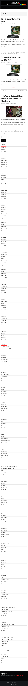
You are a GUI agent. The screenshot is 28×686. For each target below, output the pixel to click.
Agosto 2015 (3, 307)
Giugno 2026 (3, 151)
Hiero (12, 684)
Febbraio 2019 (4, 250)
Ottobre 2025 (3, 168)
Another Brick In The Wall (6, 365)
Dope (2, 421)
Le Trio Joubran (4, 487)
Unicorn (2, 652)
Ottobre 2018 (3, 258)
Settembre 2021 (4, 213)
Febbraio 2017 (4, 301)
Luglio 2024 (3, 196)
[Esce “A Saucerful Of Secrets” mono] (14, 32)
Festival (2, 436)
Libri (2, 494)
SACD (2, 577)
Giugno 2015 (3, 312)
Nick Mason (3, 515)
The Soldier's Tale (4, 628)
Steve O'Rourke (4, 598)
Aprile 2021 (3, 220)
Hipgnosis (3, 464)
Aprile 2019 (3, 245)
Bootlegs (3, 387)
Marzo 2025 (3, 183)
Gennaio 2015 (4, 314)
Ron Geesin (3, 575)
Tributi (2, 645)
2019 (21, 90)
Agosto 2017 (3, 288)
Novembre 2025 (4, 166)
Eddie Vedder (3, 423)
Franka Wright (4, 442)
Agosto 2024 (3, 194)
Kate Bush (3, 483)
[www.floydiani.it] (14, 2)
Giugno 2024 (3, 198)
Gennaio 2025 (4, 188)
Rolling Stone (3, 573)
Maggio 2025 (3, 179)
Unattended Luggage (5, 650)
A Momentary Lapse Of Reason (7, 348)
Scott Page (3, 581)
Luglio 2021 (3, 218)
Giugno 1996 (3, 335)
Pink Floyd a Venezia (5, 534)
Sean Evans (3, 583)
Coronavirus (3, 404)
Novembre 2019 (4, 230)
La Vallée (3, 485)
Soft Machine (3, 592)
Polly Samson (4, 545)
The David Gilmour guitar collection (8, 607)
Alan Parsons (4, 357)
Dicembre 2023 (4, 207)
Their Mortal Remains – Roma (7, 639)
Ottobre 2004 (3, 331)
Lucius (2, 498)
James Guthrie (4, 472)
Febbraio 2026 (4, 160)
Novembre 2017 (4, 282)
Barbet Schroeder (4, 378)
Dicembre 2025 (4, 164)
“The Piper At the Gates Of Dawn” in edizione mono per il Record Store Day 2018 (12, 98)
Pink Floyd (5, 52)
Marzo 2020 (3, 226)
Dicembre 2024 (4, 190)
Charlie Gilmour (4, 400)
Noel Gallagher (4, 519)
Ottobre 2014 (3, 316)
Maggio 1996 (3, 337)
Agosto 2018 (3, 262)
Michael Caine (4, 506)
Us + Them (3, 654)
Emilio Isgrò (3, 425)
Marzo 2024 (3, 205)
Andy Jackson (4, 361)
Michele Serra (4, 511)
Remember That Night (5, 556)
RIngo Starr (3, 562)
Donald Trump (4, 419)
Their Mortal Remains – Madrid (7, 637)
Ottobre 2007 (3, 322)
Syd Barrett (17, 130)
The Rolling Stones (5, 626)
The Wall (3, 630)
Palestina (3, 526)
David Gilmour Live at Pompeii (7, 412)
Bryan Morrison (4, 391)
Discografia (3, 417)
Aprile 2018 (3, 271)
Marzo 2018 (3, 273)
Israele (2, 470)
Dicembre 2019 (4, 228)
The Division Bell (4, 609)
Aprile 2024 (3, 203)
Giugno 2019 (3, 241)
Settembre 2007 (4, 324)
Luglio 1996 (3, 333)
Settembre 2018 (4, 260)
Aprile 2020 (3, 224)
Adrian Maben (4, 353)
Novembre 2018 (4, 256)
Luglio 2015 (3, 309)
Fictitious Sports (4, 438)
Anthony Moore (4, 370)
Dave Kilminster (4, 408)
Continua (14, 48)
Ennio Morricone (4, 427)
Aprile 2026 (3, 156)
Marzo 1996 (3, 339)
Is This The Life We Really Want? (7, 468)
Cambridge (3, 395)
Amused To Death (4, 359)
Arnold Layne (3, 372)
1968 (18, 52)
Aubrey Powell (4, 376)
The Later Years (4, 620)
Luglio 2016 (3, 305)
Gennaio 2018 (4, 277)
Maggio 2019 (3, 243)
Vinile (16, 90)
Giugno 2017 (3, 292)
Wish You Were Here (5, 660)
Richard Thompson (5, 558)
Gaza (2, 449)
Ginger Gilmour (4, 453)
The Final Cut (4, 615)
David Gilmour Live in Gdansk (7, 415)
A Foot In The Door (5, 346)
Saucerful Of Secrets (5, 579)
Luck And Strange (4, 500)
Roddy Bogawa (4, 566)
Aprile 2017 (3, 297)
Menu (14, 7)
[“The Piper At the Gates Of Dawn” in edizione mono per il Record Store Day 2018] (14, 111)
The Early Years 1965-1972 (6, 611)
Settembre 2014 (4, 318)
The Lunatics (3, 622)
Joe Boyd (3, 479)
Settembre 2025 (4, 171)
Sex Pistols (3, 588)
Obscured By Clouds (5, 521)
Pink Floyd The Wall (5, 543)
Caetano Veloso (4, 393)
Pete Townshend (4, 530)
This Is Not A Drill (4, 641)
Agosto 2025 (3, 173)
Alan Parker (3, 355)
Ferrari (2, 434)
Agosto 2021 (3, 215)
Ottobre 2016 (3, 303)
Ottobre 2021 (3, 211)
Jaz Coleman (3, 474)
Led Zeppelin (3, 489)
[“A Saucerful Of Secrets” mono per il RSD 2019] (14, 70)
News (2, 513)
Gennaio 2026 (4, 162)
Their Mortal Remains (5, 635)
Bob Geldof (3, 385)
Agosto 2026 (3, 147)
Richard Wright (4, 560)
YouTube (3, 662)
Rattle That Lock (4, 551)
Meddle (2, 504)
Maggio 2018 (3, 269)
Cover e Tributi (4, 406)
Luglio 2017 (3, 290)
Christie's (3, 402)
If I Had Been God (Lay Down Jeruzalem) (9, 466)
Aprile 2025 (3, 181)
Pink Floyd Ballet (4, 536)
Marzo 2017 (3, 299)
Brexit (2, 389)
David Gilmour (4, 410)
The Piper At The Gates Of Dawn (15, 133)
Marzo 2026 (3, 158)
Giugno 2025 (3, 177)
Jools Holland (4, 481)
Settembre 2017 (4, 286)
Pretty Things (4, 547)
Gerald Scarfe (4, 451)
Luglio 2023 (3, 209)
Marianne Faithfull (4, 502)
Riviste (2, 564)
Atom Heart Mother (5, 374)
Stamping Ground (4, 594)
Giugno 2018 (3, 267)
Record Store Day (11, 52)
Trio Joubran (3, 647)
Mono (6, 53)
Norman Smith (10, 131)
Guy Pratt (3, 457)
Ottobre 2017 (3, 284)
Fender (2, 432)
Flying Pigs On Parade (5, 440)
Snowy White (3, 590)
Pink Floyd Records (5, 541)
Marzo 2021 (3, 222)
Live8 (2, 496)
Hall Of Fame (3, 459)
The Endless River (4, 613)
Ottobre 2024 (3, 192)
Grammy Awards (4, 455)
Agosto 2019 (3, 237)
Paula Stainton (4, 528)
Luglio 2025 (3, 175)
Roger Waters (4, 568)
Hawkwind (3, 462)
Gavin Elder (3, 447)
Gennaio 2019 (4, 252)
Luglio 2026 (3, 149)
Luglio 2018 (3, 265)
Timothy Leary (4, 643)
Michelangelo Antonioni (5, 509)
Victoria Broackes (4, 656)
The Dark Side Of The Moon (6, 605)
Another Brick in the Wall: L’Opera (7, 368)
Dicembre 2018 (4, 254)
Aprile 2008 (3, 320)
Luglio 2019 (3, 239)
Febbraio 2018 (4, 275)
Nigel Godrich (4, 517)
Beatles (2, 380)
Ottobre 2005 (3, 329)
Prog (2, 549)
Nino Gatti (14, 23)
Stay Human (3, 596)
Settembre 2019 (4, 235)
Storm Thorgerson (4, 600)
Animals (2, 363)
